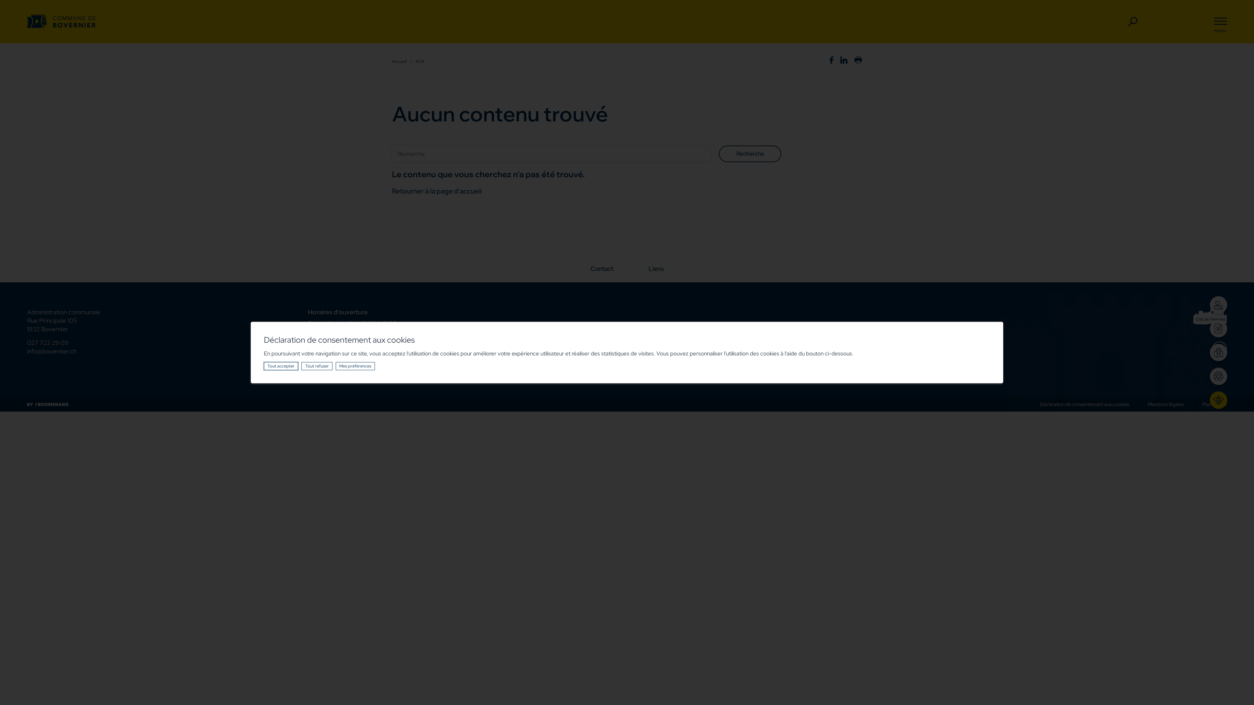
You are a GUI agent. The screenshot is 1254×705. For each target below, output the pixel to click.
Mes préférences (355, 366)
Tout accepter (281, 366)
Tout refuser (317, 366)
